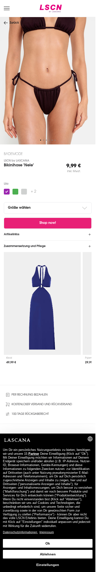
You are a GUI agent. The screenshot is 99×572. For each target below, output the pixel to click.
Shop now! (47, 223)
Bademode (13, 154)
